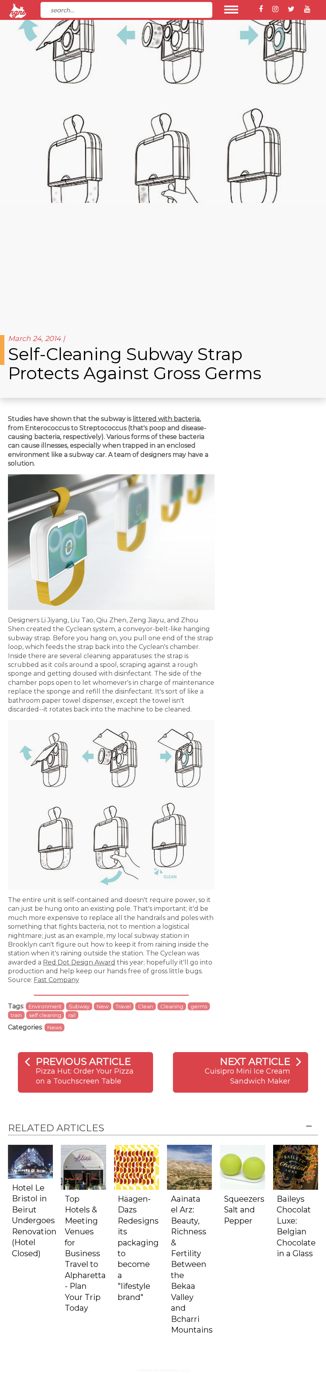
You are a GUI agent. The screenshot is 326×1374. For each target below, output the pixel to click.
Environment (45, 1006)
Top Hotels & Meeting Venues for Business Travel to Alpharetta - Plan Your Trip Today (85, 1253)
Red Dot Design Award (79, 962)
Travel (123, 1006)
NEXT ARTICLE (255, 1061)
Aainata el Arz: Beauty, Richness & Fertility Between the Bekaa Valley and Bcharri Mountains (192, 1264)
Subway (79, 1006)
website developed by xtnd (163, 1370)
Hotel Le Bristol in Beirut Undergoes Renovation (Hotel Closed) (34, 1220)
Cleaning (171, 1006)
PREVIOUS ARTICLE (83, 1061)
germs (198, 1006)
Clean (145, 1006)
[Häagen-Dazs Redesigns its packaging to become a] (136, 1167)
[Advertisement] (163, 262)
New (103, 1006)
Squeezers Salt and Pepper (244, 1210)
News (54, 1027)
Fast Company (56, 980)
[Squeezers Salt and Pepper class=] (242, 1167)
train (16, 1015)
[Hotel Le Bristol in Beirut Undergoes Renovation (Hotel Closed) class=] (30, 1161)
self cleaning (45, 1015)
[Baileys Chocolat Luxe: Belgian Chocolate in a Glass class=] (295, 1167)
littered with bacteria (166, 419)
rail (72, 1015)
